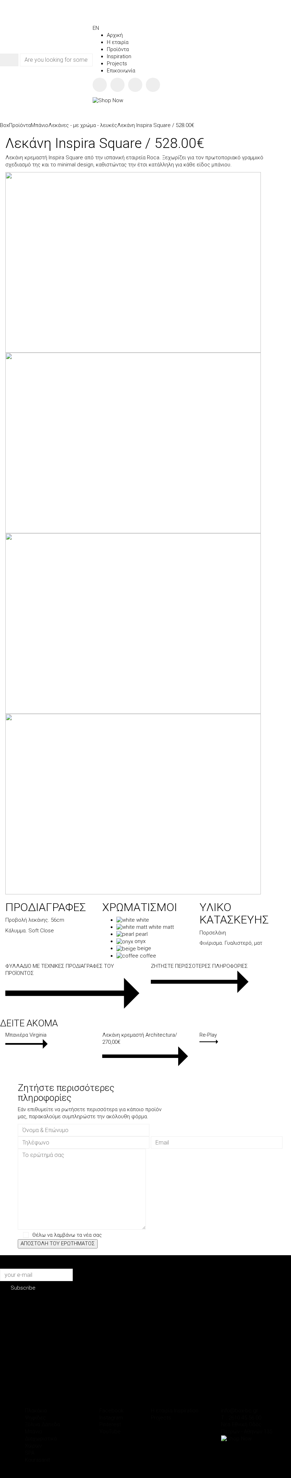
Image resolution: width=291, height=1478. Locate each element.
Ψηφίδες (35, 1417)
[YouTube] (153, 85)
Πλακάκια (36, 1410)
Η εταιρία (161, 1410)
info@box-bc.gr (239, 1410)
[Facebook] (100, 85)
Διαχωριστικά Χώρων (41, 1442)
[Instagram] (117, 85)
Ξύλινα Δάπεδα (42, 1424)
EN (96, 28)
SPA (29, 1453)
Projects (161, 1417)
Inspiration (186, 1410)
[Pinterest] (135, 85)
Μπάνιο (33, 1431)
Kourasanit (37, 1460)
